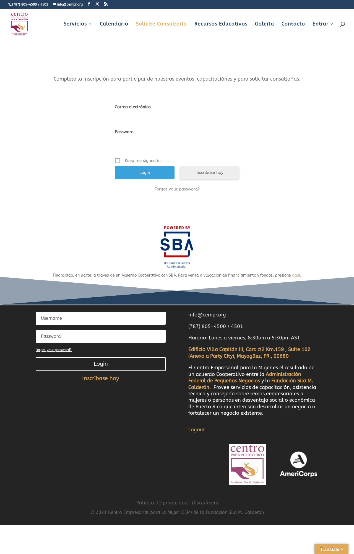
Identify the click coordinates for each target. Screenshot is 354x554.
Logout (196, 430)
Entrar (321, 24)
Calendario (114, 24)
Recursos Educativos (221, 24)
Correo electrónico (133, 106)
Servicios (75, 24)
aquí (296, 275)
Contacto (293, 24)
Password (124, 131)
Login (101, 364)
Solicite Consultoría (161, 24)
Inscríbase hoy (209, 172)
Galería (264, 24)
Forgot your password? (177, 189)
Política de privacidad (162, 503)
